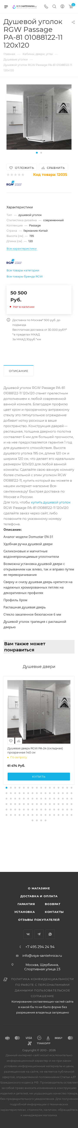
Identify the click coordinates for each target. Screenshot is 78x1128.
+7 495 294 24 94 (40, 947)
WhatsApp (50, 934)
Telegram (39, 934)
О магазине (39, 888)
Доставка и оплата (39, 896)
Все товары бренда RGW (24, 276)
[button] (37, 152)
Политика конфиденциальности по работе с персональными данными (42, 984)
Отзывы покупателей (39, 919)
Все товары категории (22, 270)
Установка (24, 912)
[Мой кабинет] (62, 7)
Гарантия (26, 904)
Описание (18, 371)
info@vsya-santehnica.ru (42, 955)
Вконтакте (28, 934)
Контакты (54, 912)
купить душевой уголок (51, 502)
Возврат (52, 904)
